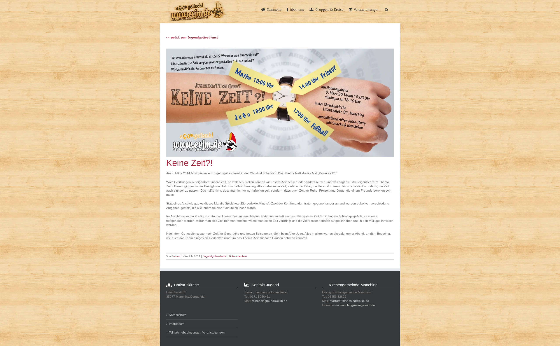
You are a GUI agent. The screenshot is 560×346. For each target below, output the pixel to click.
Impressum (176, 323)
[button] (386, 9)
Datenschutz (177, 314)
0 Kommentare (238, 256)
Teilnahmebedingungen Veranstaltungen (197, 332)
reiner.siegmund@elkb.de (269, 300)
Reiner (176, 256)
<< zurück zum (192, 37)
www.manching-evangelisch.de (353, 305)
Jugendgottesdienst (214, 256)
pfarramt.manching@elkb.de (349, 300)
